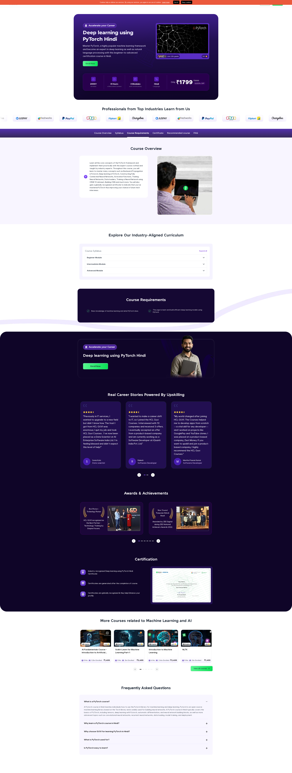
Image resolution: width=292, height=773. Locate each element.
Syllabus (119, 133)
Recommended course (178, 133)
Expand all (203, 251)
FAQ (196, 133)
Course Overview (102, 133)
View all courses (200, 668)
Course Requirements (138, 133)
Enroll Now (90, 63)
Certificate (158, 133)
